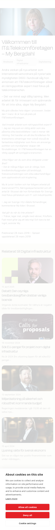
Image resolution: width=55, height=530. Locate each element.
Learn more (11, 498)
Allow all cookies (27, 507)
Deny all (27, 515)
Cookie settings (27, 523)
